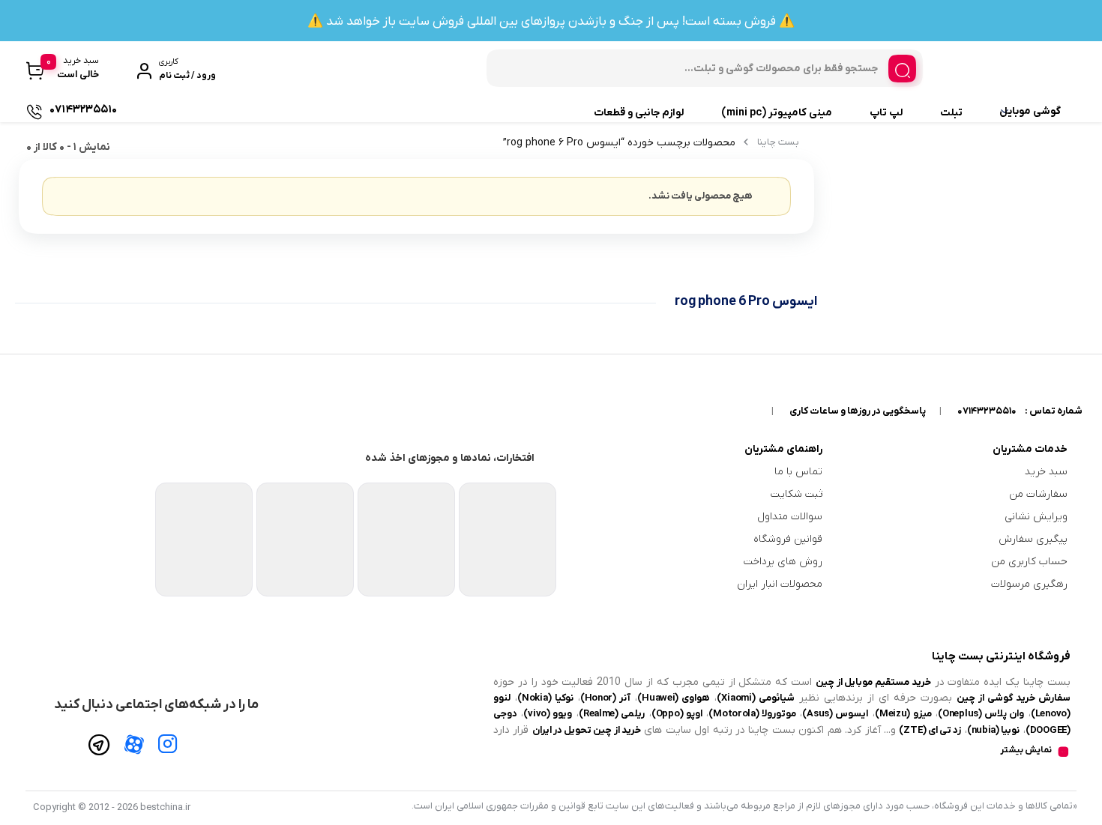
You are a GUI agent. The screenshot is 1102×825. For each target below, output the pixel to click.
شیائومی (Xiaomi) (755, 698)
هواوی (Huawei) (673, 698)
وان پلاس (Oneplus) (981, 713)
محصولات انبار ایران (779, 584)
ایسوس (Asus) (835, 713)
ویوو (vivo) (547, 713)
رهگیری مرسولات (1029, 584)
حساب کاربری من (1029, 561)
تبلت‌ (951, 113)
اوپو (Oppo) (676, 713)
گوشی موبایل (1030, 111)
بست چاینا (778, 142)
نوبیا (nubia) (993, 730)
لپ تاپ (886, 113)
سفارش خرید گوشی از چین (1014, 698)
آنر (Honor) (605, 698)
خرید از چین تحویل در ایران (586, 730)
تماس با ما (798, 472)
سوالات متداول (789, 517)
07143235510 (987, 411)
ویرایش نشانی (1036, 517)
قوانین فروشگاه (787, 539)
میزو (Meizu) (903, 713)
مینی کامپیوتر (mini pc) (776, 113)
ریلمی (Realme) (612, 713)
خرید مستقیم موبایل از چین (873, 682)
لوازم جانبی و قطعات (639, 113)
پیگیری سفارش (1033, 539)
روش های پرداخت (783, 561)
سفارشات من (1038, 494)
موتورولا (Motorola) (752, 713)
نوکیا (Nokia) (545, 698)
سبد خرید (1046, 472)
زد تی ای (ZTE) (930, 730)
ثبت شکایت (796, 494)
